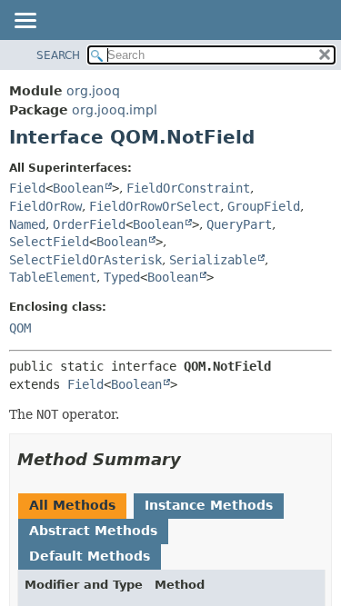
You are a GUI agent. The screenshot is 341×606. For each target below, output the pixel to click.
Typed (122, 277)
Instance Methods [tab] (209, 505)
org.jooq (93, 91)
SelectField (49, 241)
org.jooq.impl (114, 110)
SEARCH (58, 55)
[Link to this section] (193, 459)
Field (27, 188)
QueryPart (239, 224)
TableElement (52, 277)
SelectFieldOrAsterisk (85, 260)
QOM (20, 328)
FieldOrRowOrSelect (154, 206)
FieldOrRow (45, 206)
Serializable (212, 260)
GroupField (263, 206)
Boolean (78, 188)
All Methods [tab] (72, 505)
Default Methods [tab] (89, 556)
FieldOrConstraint (188, 188)
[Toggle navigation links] (24, 22)
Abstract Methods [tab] (93, 530)
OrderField (89, 224)
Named (27, 224)
